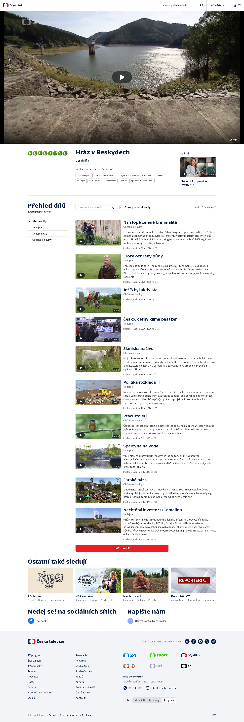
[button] (122, 77)
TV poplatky (34, 666)
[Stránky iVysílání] (190, 656)
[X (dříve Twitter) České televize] (207, 641)
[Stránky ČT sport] (158, 656)
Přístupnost (88, 715)
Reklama (81, 660)
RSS (214, 715)
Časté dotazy (83, 692)
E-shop (32, 687)
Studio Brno (82, 666)
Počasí (31, 681)
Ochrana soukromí (69, 715)
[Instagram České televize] (187, 641)
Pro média (81, 655)
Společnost (111, 180)
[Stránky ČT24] (129, 656)
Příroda (160, 175)
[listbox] (154, 700)
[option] (140, 700)
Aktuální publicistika (103, 175)
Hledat (201, 5)
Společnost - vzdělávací (142, 180)
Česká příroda (95, 180)
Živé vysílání (34, 660)
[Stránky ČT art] (156, 667)
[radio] (48, 221)
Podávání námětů (85, 687)
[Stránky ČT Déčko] (129, 667)
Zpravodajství (83, 175)
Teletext (33, 671)
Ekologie (81, 180)
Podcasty (33, 676)
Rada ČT (80, 676)
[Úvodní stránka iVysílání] (15, 5)
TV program (34, 655)
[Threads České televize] (213, 641)
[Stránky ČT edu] (187, 667)
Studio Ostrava (84, 671)
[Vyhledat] (112, 207)
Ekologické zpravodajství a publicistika (135, 175)
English (52, 715)
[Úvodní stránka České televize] (46, 641)
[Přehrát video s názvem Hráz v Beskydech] (122, 77)
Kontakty (81, 697)
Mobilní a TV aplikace (40, 692)
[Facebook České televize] (193, 641)
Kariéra (80, 681)
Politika (123, 180)
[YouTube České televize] (200, 641)
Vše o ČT (32, 697)
